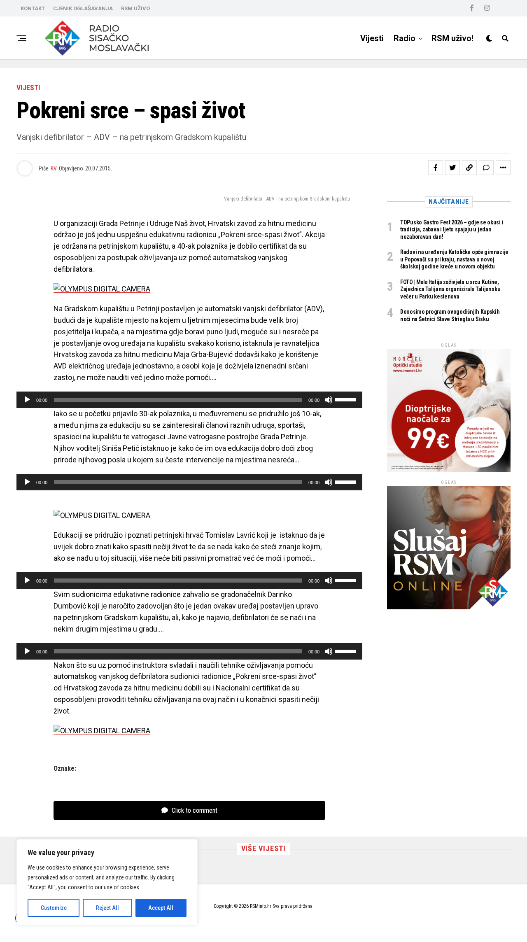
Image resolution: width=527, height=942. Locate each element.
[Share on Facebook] (435, 167)
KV (54, 168)
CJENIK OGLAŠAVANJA (83, 8)
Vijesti (372, 38)
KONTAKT (33, 8)
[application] (189, 400)
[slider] (346, 399)
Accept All (160, 908)
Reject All (107, 908)
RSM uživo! (452, 38)
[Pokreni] (27, 400)
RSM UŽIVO (135, 8)
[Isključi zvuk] (328, 400)
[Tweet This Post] (452, 167)
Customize (54, 908)
